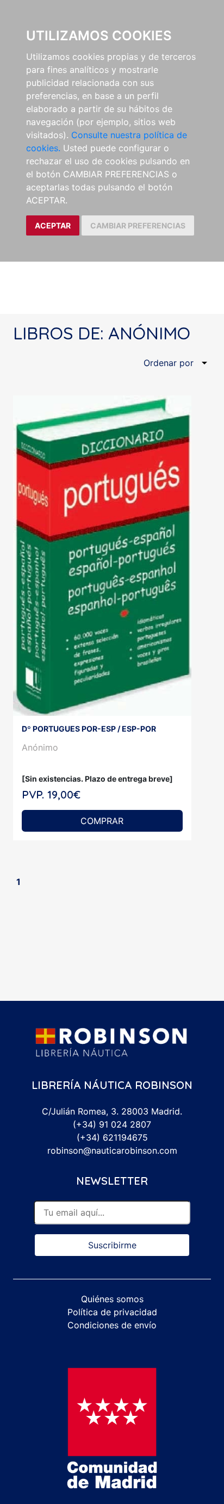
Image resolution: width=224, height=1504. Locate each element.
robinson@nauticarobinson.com (112, 1150)
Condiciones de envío (112, 1325)
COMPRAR (101, 820)
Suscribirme (112, 1245)
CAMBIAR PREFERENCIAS (137, 225)
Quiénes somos (112, 1298)
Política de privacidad (112, 1312)
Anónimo (40, 747)
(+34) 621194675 (112, 1137)
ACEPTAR (53, 225)
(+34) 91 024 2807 (112, 1124)
